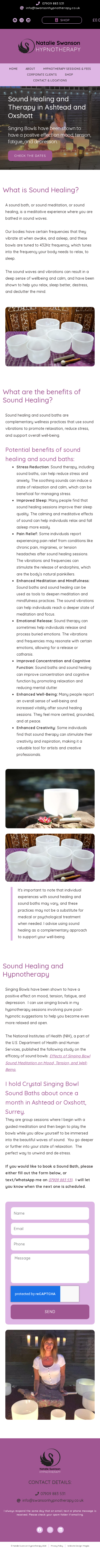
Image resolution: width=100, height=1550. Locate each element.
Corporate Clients (42, 74)
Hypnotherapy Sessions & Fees (67, 69)
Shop (69, 74)
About (30, 69)
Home (13, 69)
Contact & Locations (50, 80)
